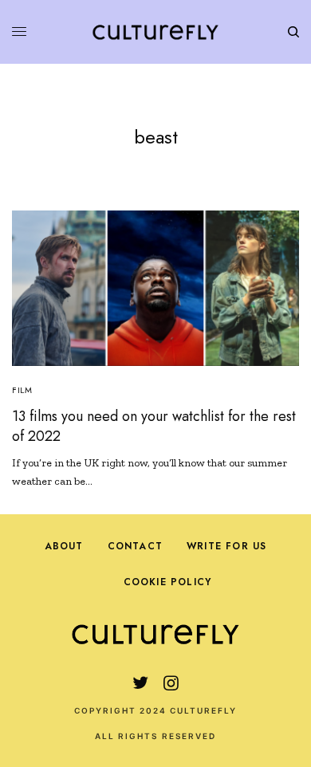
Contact (135, 546)
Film (22, 390)
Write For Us (226, 546)
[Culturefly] (155, 32)
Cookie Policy (168, 582)
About (64, 546)
